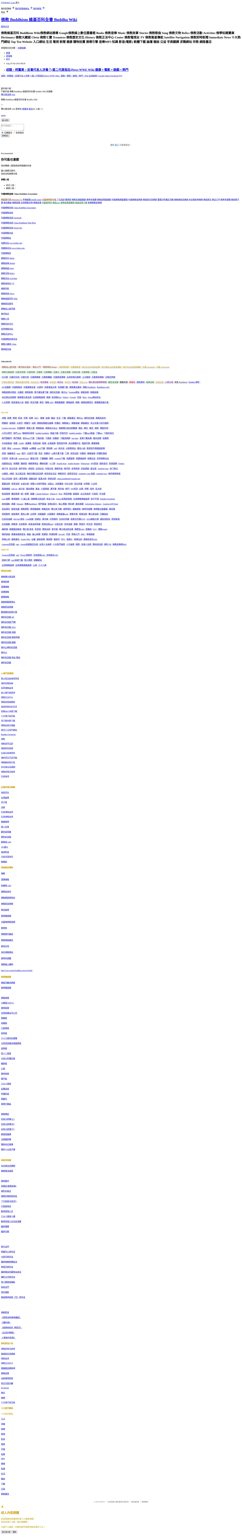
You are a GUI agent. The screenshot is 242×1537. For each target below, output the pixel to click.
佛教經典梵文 (87, 402)
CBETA (7, 1003)
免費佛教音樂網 (95, 203)
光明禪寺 (54, 519)
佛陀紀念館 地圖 (8, 632)
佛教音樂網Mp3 (119, 544)
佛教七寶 (30, 428)
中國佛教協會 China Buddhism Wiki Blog (18, 223)
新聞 (9, 418)
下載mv (99, 433)
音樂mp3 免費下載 (9, 711)
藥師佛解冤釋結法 (9, 1262)
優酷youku (102, 529)
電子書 (4, 802)
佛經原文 (207, 200)
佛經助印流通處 (150, 200)
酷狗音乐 (104, 463)
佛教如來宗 (101, 418)
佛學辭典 (29, 392)
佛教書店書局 (75, 387)
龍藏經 (4, 862)
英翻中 (47, 453)
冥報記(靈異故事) (8, 1186)
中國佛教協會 (7, 213)
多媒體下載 (63, 387)
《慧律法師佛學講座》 (11, 1317)
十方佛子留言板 (8, 716)
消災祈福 (78, 484)
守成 (68, 534)
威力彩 (22, 489)
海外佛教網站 (7, 952)
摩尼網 (71, 504)
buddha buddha (75, 433)
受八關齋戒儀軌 (8, 1282)
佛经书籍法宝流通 (35, 474)
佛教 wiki (49, 402)
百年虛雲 (68, 524)
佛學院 (4, 928)
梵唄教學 (6, 514)
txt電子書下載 (57, 453)
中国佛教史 (6, 253)
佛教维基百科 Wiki (9, 299)
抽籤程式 (11, 453)
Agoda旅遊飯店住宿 (29, 544)
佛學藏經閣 (6, 916)
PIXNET (102, 1502)
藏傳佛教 (95, 443)
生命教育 (23, 524)
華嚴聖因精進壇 (8, 1368)
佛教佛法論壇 (7, 1171)
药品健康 (85, 469)
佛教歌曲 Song (7, 268)
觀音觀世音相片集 (9, 612)
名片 (8, 59)
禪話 (80, 428)
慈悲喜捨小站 (17, 402)
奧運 (13, 504)
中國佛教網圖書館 (120, 200)
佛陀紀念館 (55, 392)
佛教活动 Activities (9, 278)
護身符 (57, 539)
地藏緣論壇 (81, 458)
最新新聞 (41, 539)
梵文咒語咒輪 (7, 1383)
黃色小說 (81, 448)
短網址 (38, 519)
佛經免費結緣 (7, 683)
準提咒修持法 (7, 1267)
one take (75, 438)
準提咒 (82, 524)
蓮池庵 (45, 519)
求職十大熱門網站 (38, 484)
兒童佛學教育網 (8, 922)
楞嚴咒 (27, 423)
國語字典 (86, 443)
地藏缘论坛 (7, 463)
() (7, 1119)
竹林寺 (5, 458)
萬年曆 (112, 509)
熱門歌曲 (42, 504)
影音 (20, 418)
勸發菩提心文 (7, 1211)
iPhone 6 (53, 494)
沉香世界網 (110, 377)
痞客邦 (25, 109)
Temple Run (61, 463)
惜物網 (49, 448)
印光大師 (69, 484)
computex (17, 448)
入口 (3, 1419)
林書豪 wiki (6, 886)
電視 (15, 418)
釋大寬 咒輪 (56, 509)
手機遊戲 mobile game (32, 200)
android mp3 (24, 458)
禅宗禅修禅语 (114, 474)
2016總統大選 (93, 519)
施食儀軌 (6, 504)
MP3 (36, 418)
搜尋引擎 (6, 560)
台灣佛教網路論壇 (81, 499)
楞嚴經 (5, 423)
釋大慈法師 (93, 514)
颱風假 (76, 494)
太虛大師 (25, 484)
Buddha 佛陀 (194, 382)
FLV (95, 529)
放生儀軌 (5, 1292)
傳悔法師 (46, 529)
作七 (63, 539)
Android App (103, 469)
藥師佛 (5, 529)
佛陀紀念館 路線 (8, 642)
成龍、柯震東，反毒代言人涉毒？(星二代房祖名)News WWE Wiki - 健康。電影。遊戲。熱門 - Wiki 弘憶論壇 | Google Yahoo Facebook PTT (61, 76)
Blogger (20, 504)
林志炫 (61, 448)
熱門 (67, 489)
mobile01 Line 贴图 (87, 474)
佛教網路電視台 (8, 602)
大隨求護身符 (7, 857)
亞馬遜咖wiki (39, 555)
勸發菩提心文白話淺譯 (11, 1221)
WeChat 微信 (18, 519)
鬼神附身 (5, 852)
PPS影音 (94, 463)
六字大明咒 (7, 433)
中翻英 (83, 453)
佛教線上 (66, 423)
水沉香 (5, 377)
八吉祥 (94, 484)
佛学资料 (23, 469)
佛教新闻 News (7, 294)
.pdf (55, 448)
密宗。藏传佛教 (20, 479)
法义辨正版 (20, 474)
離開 (14, 1532)
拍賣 (31, 418)
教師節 (49, 539)
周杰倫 (61, 489)
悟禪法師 (83, 514)
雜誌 (53, 418)
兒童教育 (21, 428)
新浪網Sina (56, 397)
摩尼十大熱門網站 (9, 730)
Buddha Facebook (107, 499)
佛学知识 (5, 314)
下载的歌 (40, 438)
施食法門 (5, 1287)
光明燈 (87, 484)
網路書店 (71, 418)
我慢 (44, 443)
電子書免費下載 (41, 392)
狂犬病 (98, 489)
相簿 (8, 53)
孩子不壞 (95, 499)
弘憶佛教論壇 (39, 397)
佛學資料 (67, 509)
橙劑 (78, 544)
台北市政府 (85, 494)
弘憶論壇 (5, 776)
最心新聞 (36, 534)
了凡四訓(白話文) (8, 1201)
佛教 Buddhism (89, 387)
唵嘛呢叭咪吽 (28, 433)
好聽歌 (56, 438)
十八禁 (52, 463)
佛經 (27, 402)
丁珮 (67, 453)
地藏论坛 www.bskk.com (11, 243)
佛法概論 (8, 203)
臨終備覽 (5, 1226)
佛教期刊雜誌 (7, 934)
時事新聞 (53, 534)
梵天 (41, 453)
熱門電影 (17, 438)
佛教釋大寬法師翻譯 (68, 428)
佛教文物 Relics (7, 273)
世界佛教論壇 (7, 688)
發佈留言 (5, 136)
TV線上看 (25, 499)
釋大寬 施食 (28, 529)
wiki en (14, 489)
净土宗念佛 (7, 479)
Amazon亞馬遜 (8, 544)
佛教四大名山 (51, 428)
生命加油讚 (7, 519)
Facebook (5, 1388)
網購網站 (38, 560)
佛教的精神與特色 (9, 1196)
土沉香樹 (86, 377)
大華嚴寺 (51, 514)
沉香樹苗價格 (59, 377)
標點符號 (104, 428)
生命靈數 (6, 524)
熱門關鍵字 (7, 438)
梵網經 (45, 534)
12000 (21, 443)
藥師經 (68, 200)
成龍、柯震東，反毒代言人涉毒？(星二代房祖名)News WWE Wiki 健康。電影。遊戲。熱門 (67, 69)
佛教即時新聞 (7, 748)
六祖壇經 (45, 489)
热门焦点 (114, 469)
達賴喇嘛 (77, 509)
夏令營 (55, 529)
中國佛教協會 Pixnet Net (11, 228)
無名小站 (51, 499)
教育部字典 (62, 443)
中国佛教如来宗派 (9, 339)
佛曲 (29, 534)
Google (73, 397)
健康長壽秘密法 (18, 534)
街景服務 (113, 463)
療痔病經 (6, 534)
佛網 (48, 397)
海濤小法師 (86, 544)
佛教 (77, 402)
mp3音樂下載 (17, 560)
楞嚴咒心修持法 (8, 1252)
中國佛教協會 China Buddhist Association (18, 208)
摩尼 (42, 402)
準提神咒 (98, 524)
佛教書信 (15, 539)
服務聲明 (145, 1502)
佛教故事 (37, 203)
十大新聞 (6, 402)
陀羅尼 (58, 423)
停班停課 (68, 494)
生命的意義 (64, 519)
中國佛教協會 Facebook (11, 218)
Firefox (121, 463)
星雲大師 (42, 479)
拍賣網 (106, 438)
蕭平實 (53, 489)
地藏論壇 (70, 458)
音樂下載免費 (86, 438)
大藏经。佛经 (8, 474)
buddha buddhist (42, 433)
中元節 (102, 494)
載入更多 (5, 120)
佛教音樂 (85, 392)
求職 (4, 418)
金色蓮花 (6, 509)
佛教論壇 (70, 402)
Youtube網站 (74, 392)
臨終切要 (5, 1232)
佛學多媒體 (91, 200)
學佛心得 (6, 539)
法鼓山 (51, 484)
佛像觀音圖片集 (101, 402)
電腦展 (25, 448)
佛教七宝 (5, 319)
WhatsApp (85, 463)
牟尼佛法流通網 (9, 397)
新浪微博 (6, 494)
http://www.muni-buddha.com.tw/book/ (17, 970)
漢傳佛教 (5, 587)
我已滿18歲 (6, 1532)
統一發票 (25, 494)
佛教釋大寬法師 (24, 397)
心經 (35, 565)
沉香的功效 (14, 377)
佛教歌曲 (40, 428)
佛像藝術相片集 (8, 762)
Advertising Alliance (93, 504)
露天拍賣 (97, 438)
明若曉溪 (116, 519)
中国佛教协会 (7, 233)
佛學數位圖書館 (101, 509)
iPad (60, 494)
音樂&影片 (52, 504)
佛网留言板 (6, 349)
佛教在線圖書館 (79, 200)
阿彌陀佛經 (102, 453)
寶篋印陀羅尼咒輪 (165, 200)
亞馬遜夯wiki (52, 555)
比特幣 (33, 514)
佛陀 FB (107, 544)
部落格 (9, 56)
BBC (83, 534)
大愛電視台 (71, 448)
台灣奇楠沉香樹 (74, 377)
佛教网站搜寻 (7, 304)
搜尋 (3, 1444)
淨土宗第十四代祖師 (99, 423)
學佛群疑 (90, 534)
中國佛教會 (17, 387)
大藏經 (20, 392)
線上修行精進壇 (8, 693)
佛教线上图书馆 (8, 309)
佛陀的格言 (6, 1191)
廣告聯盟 (79, 504)
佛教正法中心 (7, 334)
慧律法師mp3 (47, 524)
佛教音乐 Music (7, 258)
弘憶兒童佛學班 (8, 753)
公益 (3, 1489)
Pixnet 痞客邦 (26, 555)
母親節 (16, 463)
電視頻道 (15, 499)
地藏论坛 (91, 458)
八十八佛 (42, 565)
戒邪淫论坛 (72, 474)
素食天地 (5, 946)
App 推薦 (6, 499)
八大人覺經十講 (8, 1216)
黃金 (38, 489)
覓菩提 (38, 529)
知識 (48, 418)
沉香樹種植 (47, 377)
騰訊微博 (15, 494)
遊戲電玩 (5, 792)
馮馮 (4, 453)
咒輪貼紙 (104, 514)
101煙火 (4, 847)
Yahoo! (65, 397)
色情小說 (13, 458)
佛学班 (67, 469)
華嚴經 (89, 529)
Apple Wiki (25, 539)
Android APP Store (110, 504)
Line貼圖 (29, 519)
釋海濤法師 (98, 544)
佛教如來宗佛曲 (8, 725)
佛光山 (64, 392)
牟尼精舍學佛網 (196, 200)
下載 (64, 418)
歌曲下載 (54, 433)
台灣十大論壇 (45, 544)
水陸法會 (59, 524)
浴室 (4, 448)
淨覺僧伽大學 (50, 387)
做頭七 (70, 539)
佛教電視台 (33, 463)
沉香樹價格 (35, 377)
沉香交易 (25, 377)
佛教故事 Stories (8, 263)
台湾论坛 (40, 469)
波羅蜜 (28, 443)
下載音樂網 (65, 438)
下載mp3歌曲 (89, 433)
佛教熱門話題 (7, 744)
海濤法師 (37, 443)
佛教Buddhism (31, 504)
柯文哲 (89, 524)
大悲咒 (20, 423)
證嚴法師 (33, 479)
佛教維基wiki (62, 514)
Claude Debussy (42, 494)
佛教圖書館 (60, 402)
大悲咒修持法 (7, 1257)
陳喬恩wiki (79, 529)
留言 (31, 109)
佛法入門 (216, 200)
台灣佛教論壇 (8, 565)
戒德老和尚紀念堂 (9, 707)
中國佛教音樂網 (135, 200)
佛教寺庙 (59, 469)
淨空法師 (15, 484)
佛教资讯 (62, 474)
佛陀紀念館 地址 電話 (10, 658)
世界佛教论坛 (7, 329)
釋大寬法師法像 (66, 529)
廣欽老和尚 (105, 519)
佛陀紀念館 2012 (8, 627)
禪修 (97, 428)
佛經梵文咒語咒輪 (9, 758)
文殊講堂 (59, 484)
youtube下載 (60, 458)
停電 (87, 489)
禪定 (91, 428)
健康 (42, 418)
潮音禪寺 (141, 382)
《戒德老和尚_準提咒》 (11, 1328)
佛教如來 (46, 509)
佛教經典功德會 (9, 392)
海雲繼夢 (42, 514)
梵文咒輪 (34, 402)
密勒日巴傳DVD (78, 519)
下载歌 (48, 438)
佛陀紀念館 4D (7, 617)
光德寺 (40, 387)
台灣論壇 (52, 443)
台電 (81, 489)
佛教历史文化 (7, 324)
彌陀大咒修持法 (8, 1277)
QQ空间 (74, 489)
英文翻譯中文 (74, 443)
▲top (3, 115)
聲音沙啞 (34, 458)
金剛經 (12, 423)
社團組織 (22, 48)
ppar (18, 453)
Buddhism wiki (103, 387)
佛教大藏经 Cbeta (8, 344)
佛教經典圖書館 (104, 200)
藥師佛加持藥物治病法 (11, 1272)
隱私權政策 (135, 1502)
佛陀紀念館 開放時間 (10, 637)
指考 (92, 489)
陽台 (9, 448)
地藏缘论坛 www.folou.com (13, 248)
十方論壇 (70, 544)
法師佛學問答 (7, 1378)
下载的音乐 (109, 433)
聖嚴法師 (6, 484)
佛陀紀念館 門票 (8, 622)
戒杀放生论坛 (50, 474)
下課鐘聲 (44, 458)
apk (17, 544)
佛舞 (76, 524)
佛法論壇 (5, 910)
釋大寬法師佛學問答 (10, 678)
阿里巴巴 (64, 433)
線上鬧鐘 (63, 504)
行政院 (95, 494)
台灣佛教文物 (27, 203)
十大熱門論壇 (59, 544)
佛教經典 (16, 203)
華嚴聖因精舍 (15, 529)
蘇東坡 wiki (6, 842)
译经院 (31, 469)
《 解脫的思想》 (8, 1338)
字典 (26, 418)
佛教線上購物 (7, 964)
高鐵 (32, 494)
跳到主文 (5, 27)
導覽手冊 (74, 514)
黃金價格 (30, 489)
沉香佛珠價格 (98, 377)
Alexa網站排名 (94, 397)
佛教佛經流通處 (181, 200)
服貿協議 (15, 509)
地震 (15, 443)
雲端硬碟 (6, 489)
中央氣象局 (7, 443)
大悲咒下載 (32, 453)
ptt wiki (62, 534)
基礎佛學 (5, 822)
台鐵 (33, 539)
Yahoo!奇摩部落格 (64, 499)
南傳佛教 (5, 592)
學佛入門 (75, 534)
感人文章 (5, 827)
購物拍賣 (44, 463)
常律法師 (52, 479)
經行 (24, 453)
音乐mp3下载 (28, 438)
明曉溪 (14, 524)
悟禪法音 (78, 539)
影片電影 (28, 560)
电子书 (5, 469)
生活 (58, 418)
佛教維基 (75, 423)
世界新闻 (75, 469)
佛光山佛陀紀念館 (9, 647)
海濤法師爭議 (34, 524)
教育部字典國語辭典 (96, 448)
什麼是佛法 (6, 1206)
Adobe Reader (73, 463)
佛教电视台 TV (7, 283)
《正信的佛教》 (8, 1333)
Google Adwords (9, 428)
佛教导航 (5, 289)
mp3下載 (41, 448)
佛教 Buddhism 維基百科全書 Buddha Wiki (39, 19)
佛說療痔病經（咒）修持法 (13, 1297)
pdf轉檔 (32, 448)
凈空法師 (74, 453)
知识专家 (13, 469)
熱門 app (17, 433)
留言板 (93, 469)
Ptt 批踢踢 (6, 387)
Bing (84, 397)
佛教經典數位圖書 (45, 423)
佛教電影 (25, 509)
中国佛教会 (6, 238)
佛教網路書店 (7, 940)
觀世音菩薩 (6, 832)
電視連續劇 (35, 509)
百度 (79, 397)
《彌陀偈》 (6, 1322)
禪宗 (86, 428)
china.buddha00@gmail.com (68, 479)
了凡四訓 (61, 200)
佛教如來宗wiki (90, 539)
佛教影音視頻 (7, 607)
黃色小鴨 (25, 514)
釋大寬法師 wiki (8, 94)
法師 (34, 423)
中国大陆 (49, 469)
